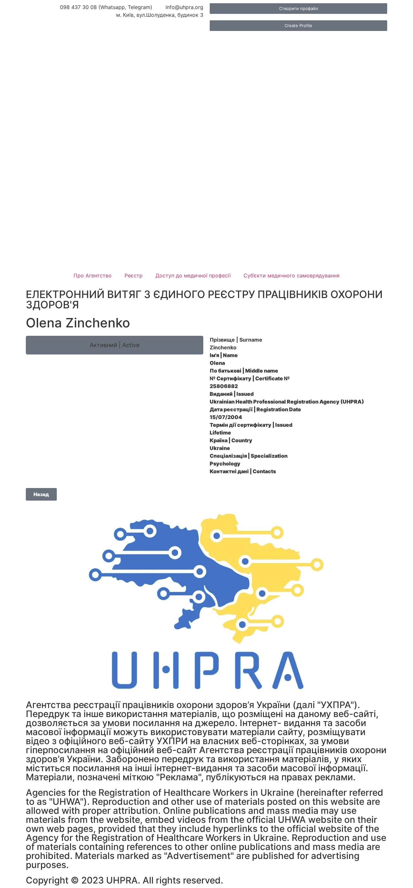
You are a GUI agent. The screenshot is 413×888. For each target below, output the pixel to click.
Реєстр (134, 275)
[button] (114, 345)
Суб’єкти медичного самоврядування (291, 275)
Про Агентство (93, 275)
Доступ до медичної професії (193, 275)
